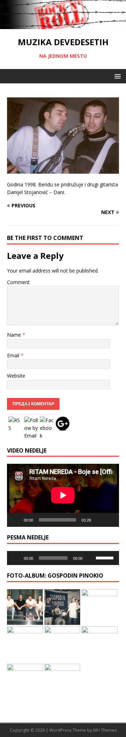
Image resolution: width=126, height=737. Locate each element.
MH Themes (105, 730)
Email (14, 355)
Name (14, 334)
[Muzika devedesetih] (63, 25)
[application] (63, 495)
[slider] (105, 557)
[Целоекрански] (109, 519)
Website (16, 375)
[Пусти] (16, 519)
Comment (18, 282)
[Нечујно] (98, 519)
